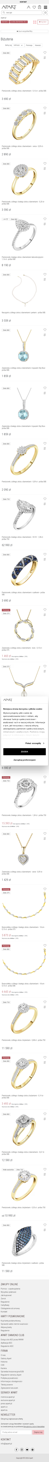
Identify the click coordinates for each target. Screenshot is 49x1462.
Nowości (38, 45)
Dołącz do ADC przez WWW (12, 1340)
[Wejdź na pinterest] (32, 1450)
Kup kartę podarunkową (11, 1321)
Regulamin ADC (7, 1346)
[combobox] (18, 45)
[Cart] (39, 7)
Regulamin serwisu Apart (11, 1375)
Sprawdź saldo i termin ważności (14, 1324)
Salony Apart (6, 1358)
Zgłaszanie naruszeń (9, 1388)
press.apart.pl (6, 1404)
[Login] (28, 7)
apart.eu (4, 1410)
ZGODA (24, 752)
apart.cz (4, 1407)
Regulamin (5, 1302)
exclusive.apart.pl (8, 1400)
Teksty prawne (7, 1385)
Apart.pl (3, 18)
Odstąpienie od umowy (10, 1308)
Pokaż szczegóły (33, 743)
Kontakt (4, 1312)
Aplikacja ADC (6, 1343)
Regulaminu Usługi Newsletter (34, 1427)
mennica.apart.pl (8, 1397)
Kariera (4, 1368)
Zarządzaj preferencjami (25, 760)
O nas (3, 1355)
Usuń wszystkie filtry (25, 31)
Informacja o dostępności (11, 1381)
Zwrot (3, 1299)
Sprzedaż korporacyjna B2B (12, 1372)
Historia (4, 1362)
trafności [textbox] (17, 45)
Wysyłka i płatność (8, 1292)
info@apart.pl (6, 1444)
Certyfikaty (5, 1305)
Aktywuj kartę (6, 1327)
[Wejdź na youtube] (27, 1450)
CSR (2, 1365)
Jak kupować (6, 1295)
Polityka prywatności (9, 1378)
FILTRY (44, 22)
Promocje (29, 45)
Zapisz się (38, 1432)
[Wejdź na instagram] (22, 1450)
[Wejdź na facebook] (16, 1450)
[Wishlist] (34, 7)
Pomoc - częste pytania (10, 1289)
